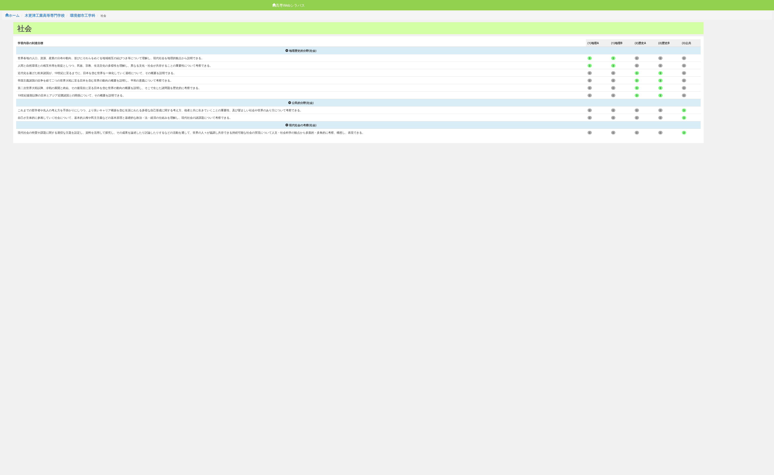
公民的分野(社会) (303, 103)
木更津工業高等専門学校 (45, 15)
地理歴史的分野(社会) (302, 51)
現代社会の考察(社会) (302, 125)
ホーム (14, 15)
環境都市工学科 (82, 15)
